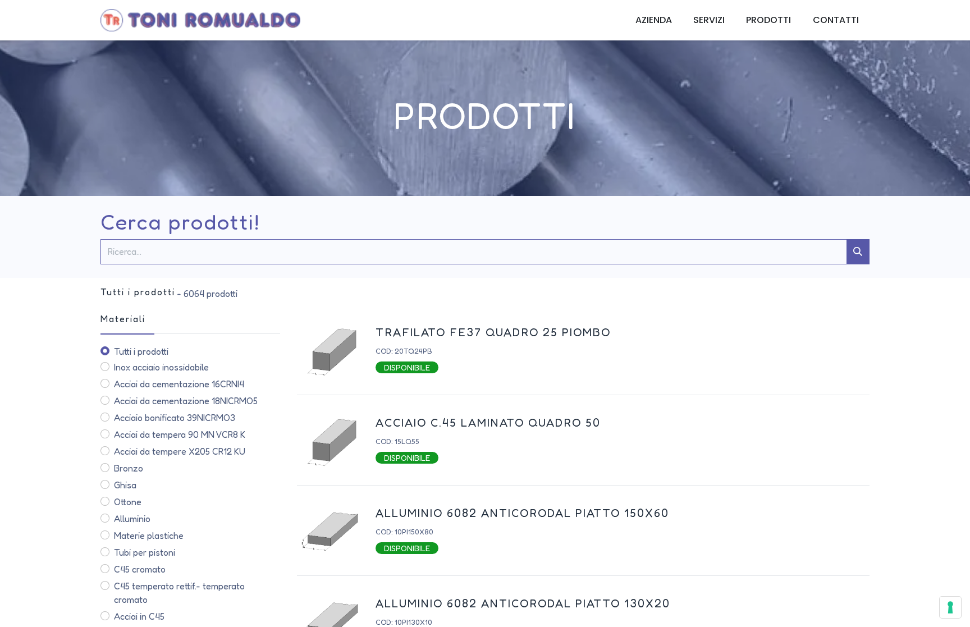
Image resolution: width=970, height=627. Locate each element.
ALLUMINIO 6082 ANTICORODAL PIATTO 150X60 (522, 513)
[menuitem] (653, 20)
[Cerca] (858, 251)
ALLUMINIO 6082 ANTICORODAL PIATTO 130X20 (523, 603)
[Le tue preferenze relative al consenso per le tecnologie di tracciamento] (950, 607)
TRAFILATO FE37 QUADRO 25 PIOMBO (493, 332)
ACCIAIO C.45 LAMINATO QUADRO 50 (488, 422)
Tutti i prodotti (141, 351)
